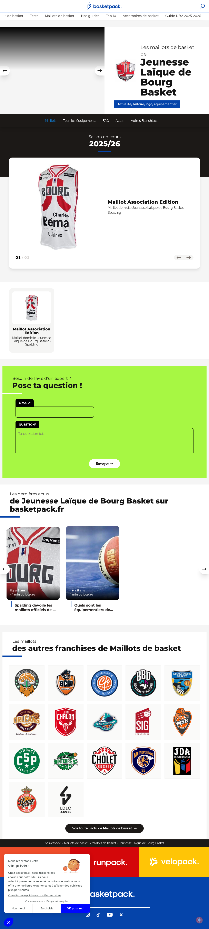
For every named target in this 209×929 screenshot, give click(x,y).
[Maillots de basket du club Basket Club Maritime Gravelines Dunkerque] (65, 683)
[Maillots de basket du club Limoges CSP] (26, 761)
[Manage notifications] (199, 920)
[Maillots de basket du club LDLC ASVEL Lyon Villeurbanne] (65, 799)
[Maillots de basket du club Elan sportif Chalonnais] (65, 722)
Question (27, 424)
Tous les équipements (79, 121)
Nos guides (90, 16)
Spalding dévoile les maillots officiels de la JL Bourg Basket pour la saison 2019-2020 (35, 607)
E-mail (24, 403)
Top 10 (111, 16)
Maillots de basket (59, 16)
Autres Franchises (144, 121)
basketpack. (53, 843)
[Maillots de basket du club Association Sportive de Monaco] (26, 799)
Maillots (51, 121)
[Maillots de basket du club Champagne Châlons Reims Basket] (182, 683)
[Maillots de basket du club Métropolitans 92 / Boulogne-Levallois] (143, 761)
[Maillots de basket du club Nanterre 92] (65, 761)
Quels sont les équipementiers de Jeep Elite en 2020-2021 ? (92, 607)
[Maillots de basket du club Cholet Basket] (104, 761)
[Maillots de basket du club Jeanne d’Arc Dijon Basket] (182, 761)
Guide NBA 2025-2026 (183, 16)
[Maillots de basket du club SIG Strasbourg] (143, 722)
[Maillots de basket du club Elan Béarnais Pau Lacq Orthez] (104, 722)
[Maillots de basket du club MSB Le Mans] (182, 722)
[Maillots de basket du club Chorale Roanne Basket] (104, 683)
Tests (34, 16)
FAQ (106, 121)
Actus (120, 121)
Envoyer (102, 464)
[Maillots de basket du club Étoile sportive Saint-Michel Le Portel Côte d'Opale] (26, 683)
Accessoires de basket (141, 16)
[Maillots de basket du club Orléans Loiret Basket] (26, 722)
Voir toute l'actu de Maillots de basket (102, 828)
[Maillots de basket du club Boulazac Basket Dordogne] (143, 683)
